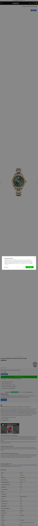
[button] (6, 267)
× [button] (34, 257)
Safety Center (26, 263)
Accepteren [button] (29, 267)
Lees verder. (6, 264)
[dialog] (19, 263)
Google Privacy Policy (18, 263)
